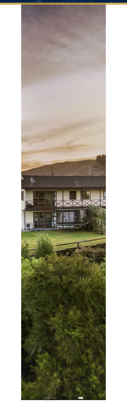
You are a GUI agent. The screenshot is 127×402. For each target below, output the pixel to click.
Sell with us (91, 1)
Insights (86, 1)
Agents (78, 1)
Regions (82, 1)
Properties (68, 1)
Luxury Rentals (73, 1)
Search (64, 1)
